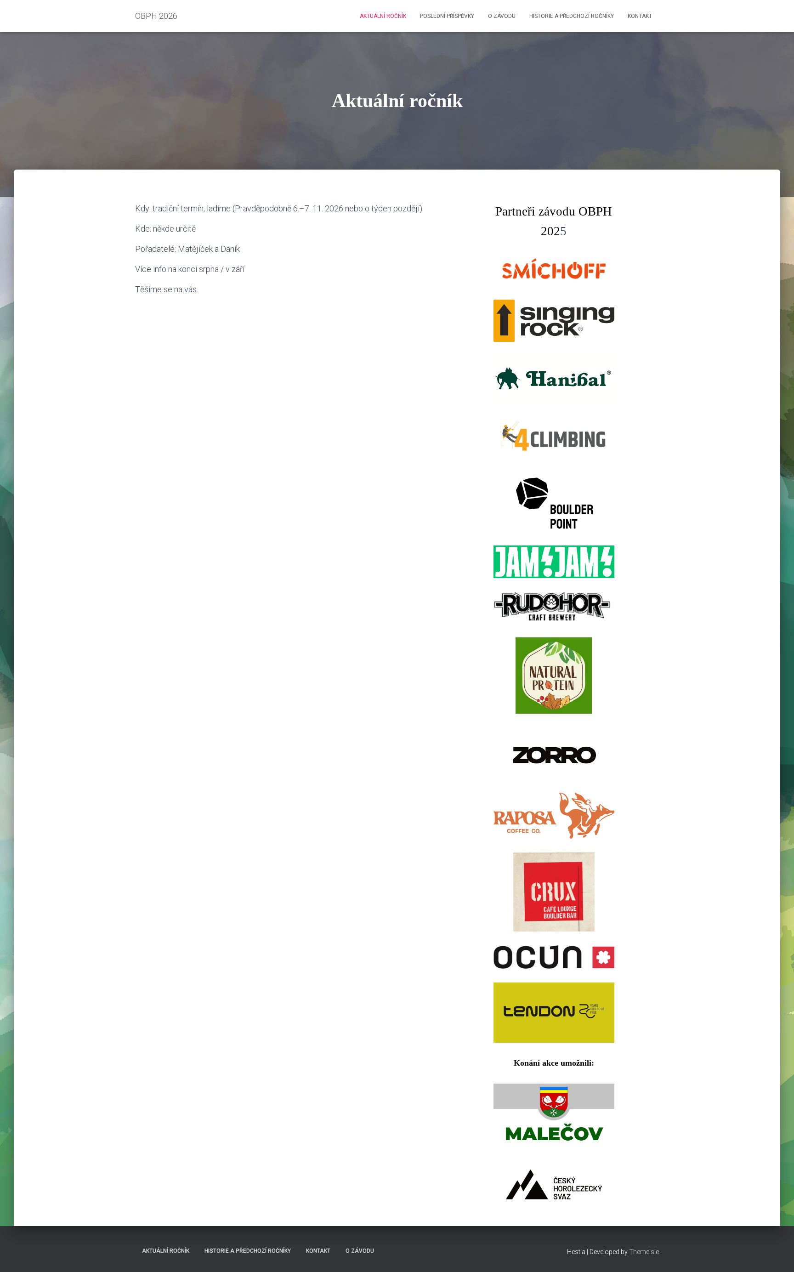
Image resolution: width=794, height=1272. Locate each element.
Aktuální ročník (383, 16)
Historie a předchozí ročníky (571, 16)
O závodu (502, 16)
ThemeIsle (644, 1251)
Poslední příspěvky (447, 16)
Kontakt (640, 16)
